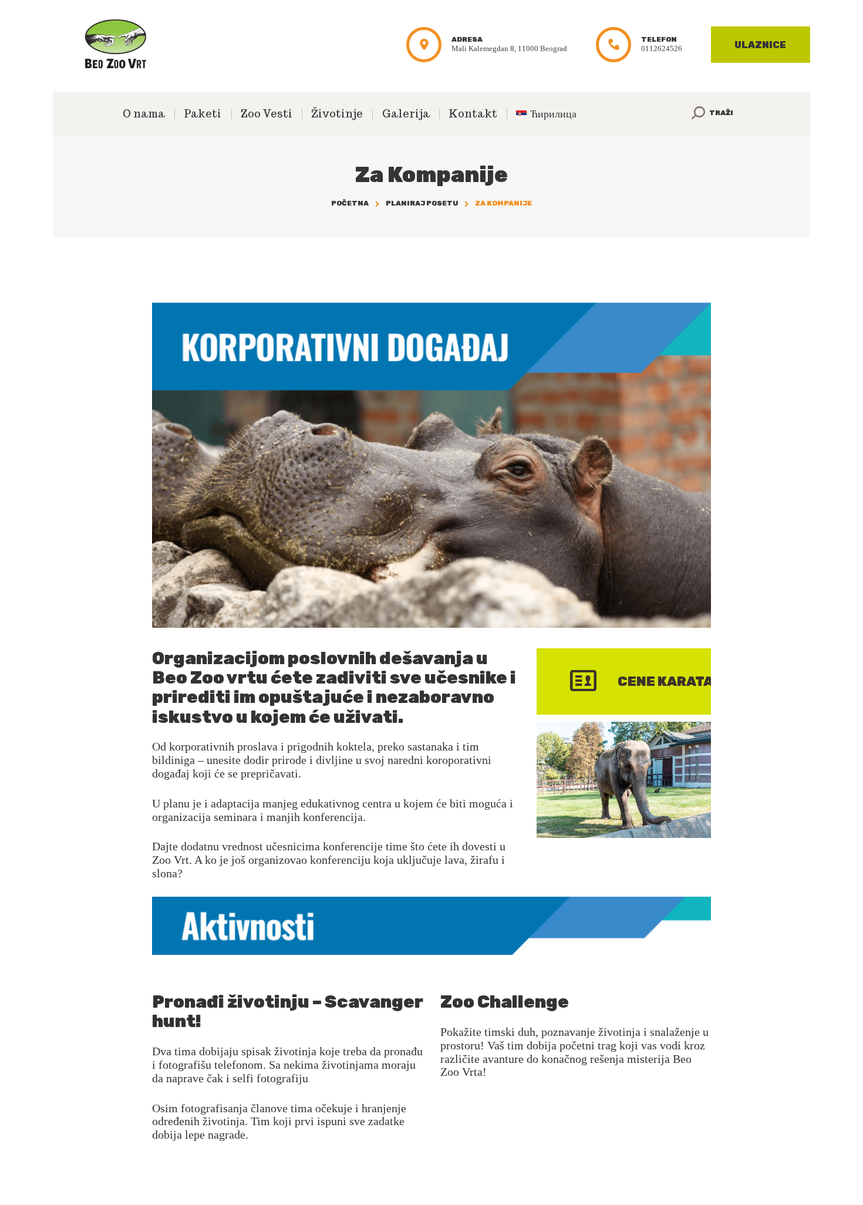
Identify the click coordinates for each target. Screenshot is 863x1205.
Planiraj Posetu (422, 203)
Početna (350, 203)
